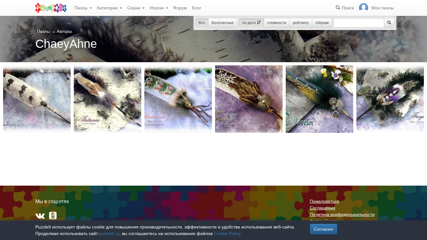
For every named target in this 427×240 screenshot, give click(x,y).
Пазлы (81, 7)
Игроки (157, 7)
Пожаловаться (324, 201)
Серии (134, 7)
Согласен (323, 229)
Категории (108, 7)
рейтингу (301, 23)
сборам (322, 23)
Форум (180, 7)
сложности (276, 23)
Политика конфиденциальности (342, 214)
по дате (249, 23)
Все (201, 23)
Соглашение (322, 207)
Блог (196, 7)
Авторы (64, 31)
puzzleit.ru (109, 233)
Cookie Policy (227, 233)
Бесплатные (223, 23)
